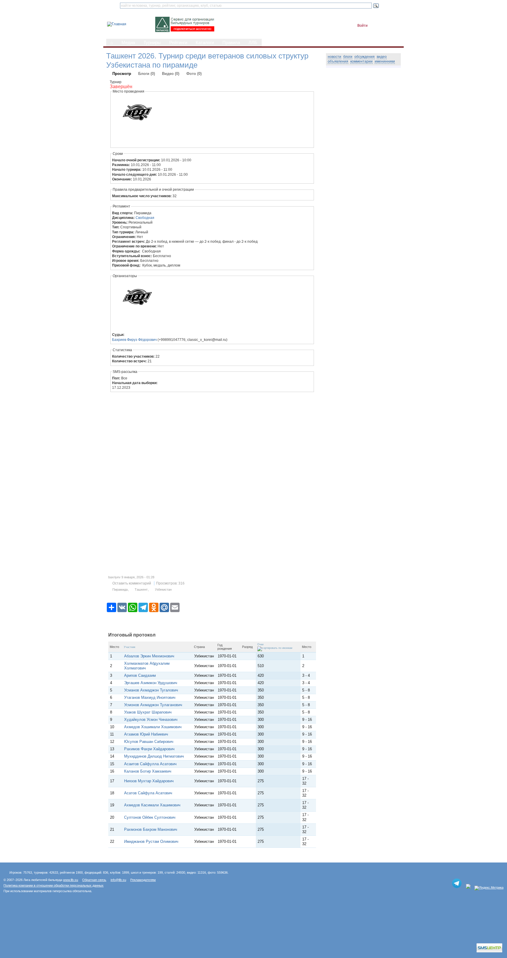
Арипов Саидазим (140, 675)
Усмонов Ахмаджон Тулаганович (153, 705)
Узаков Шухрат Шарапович (148, 712)
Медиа (128, 42)
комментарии (361, 61)
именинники (385, 61)
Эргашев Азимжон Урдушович (150, 683)
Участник (129, 647)
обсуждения (364, 57)
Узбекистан (163, 589)
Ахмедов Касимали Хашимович (152, 805)
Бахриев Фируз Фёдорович (134, 340)
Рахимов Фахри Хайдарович (149, 749)
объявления (338, 61)
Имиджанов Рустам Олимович (151, 841)
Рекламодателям (143, 880)
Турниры (152, 42)
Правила (231, 42)
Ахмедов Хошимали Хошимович (153, 727)
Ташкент (141, 589)
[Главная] (116, 24)
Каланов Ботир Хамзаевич (147, 771)
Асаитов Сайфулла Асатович (150, 764)
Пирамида (120, 589)
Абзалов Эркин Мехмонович (149, 656)
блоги (347, 57)
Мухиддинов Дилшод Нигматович (154, 756)
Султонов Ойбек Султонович (149, 817)
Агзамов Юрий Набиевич (146, 734)
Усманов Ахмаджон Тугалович (151, 690)
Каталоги (205, 42)
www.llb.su (70, 880)
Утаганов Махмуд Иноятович (149, 697)
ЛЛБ (253, 42)
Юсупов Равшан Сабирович (148, 741)
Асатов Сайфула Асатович (148, 793)
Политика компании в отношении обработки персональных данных (54, 885)
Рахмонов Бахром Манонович (150, 829)
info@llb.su (118, 880)
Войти (362, 26)
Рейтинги (178, 42)
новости (334, 57)
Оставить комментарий (131, 583)
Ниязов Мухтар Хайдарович (149, 781)
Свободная (145, 218)
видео (382, 57)
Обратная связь (94, 880)
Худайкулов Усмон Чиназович (151, 719)
